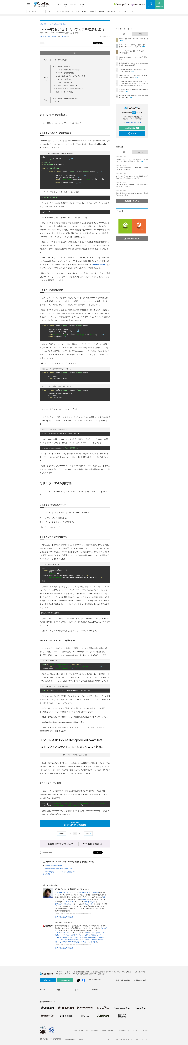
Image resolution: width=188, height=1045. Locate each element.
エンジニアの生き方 (89, 11)
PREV (62, 834)
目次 (74, 53)
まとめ (57, 101)
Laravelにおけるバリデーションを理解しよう (60, 872)
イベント (73, 4)
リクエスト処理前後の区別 (65, 73)
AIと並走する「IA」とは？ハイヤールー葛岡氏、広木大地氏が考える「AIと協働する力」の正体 (132, 177)
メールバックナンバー (133, 122)
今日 (124, 34)
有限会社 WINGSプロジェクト (89, 892)
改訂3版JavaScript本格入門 (70, 939)
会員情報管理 (94, 1030)
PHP (42, 43)
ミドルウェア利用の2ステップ (66, 82)
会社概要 (110, 1030)
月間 (140, 34)
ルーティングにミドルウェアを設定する (70, 88)
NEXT (87, 834)
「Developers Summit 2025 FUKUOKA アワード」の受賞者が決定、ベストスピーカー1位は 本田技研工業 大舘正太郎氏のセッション (133, 83)
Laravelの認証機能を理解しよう (55, 865)
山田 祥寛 (63, 36)
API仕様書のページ (99, 264)
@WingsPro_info (89, 901)
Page (46, 60)
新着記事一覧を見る (132, 201)
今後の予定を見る (133, 238)
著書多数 (94, 942)
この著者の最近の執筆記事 (64, 917)
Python (101, 11)
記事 (65, 4)
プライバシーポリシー (134, 1030)
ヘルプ (75, 1030)
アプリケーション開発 (61, 11)
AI (49, 11)
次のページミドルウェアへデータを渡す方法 (75, 823)
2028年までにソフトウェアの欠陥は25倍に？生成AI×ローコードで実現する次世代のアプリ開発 (132, 160)
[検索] (43, 11)
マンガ (133, 11)
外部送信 (145, 1030)
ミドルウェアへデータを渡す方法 (66, 98)
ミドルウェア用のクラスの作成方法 (68, 70)
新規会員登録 (132, 128)
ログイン (133, 133)
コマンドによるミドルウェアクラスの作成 (70, 76)
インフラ (75, 11)
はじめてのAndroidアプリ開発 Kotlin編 (73, 942)
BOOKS (82, 4)
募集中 (83, 899)
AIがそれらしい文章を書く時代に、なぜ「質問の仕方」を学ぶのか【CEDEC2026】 (132, 185)
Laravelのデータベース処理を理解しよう (58, 868)
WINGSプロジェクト (64, 892)
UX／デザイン (123, 11)
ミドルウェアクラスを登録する (66, 85)
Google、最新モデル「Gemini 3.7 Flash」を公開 (133, 39)
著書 (67, 901)
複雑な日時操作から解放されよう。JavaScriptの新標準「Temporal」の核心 (133, 64)
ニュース (58, 4)
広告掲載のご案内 (140, 980)
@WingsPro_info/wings (63, 904)
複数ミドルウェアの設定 (64, 92)
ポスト (98, 43)
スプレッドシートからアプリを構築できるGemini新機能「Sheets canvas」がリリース (133, 46)
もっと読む (47, 874)
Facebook (88, 904)
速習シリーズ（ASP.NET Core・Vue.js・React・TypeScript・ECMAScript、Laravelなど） (80, 937)
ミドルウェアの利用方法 (63, 79)
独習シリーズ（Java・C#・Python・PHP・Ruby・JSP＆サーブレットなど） (80, 933)
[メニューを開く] (28, 4)
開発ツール (111, 11)
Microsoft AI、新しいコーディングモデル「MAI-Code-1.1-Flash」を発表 (133, 76)
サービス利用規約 (120, 1030)
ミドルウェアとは (61, 60)
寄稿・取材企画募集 (123, 980)
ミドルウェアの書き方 (62, 66)
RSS (80, 901)
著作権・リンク (83, 1030)
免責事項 (103, 1030)
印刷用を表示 (47, 852)
